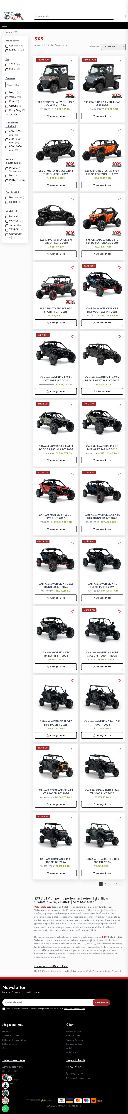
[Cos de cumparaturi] (123, 16)
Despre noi (7, 1031)
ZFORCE (14, 229)
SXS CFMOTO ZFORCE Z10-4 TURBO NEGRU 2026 (56, 172)
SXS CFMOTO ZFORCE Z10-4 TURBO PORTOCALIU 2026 (102, 172)
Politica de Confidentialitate (74, 1008)
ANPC (69, 1048)
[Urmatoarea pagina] (121, 884)
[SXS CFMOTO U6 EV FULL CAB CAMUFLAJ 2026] (56, 78)
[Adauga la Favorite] (73, 61)
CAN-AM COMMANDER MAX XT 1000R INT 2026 (102, 792)
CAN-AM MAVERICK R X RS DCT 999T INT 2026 (56, 379)
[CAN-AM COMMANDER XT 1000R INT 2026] (56, 835)
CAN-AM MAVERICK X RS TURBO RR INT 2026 (102, 585)
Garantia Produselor (75, 1040)
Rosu (12, 101)
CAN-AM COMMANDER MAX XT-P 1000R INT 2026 (56, 792)
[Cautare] (109, 16)
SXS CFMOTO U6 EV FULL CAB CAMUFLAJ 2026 (56, 104)
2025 (12, 69)
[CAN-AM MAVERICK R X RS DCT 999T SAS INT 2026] (102, 285)
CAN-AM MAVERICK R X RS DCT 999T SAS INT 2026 (102, 310)
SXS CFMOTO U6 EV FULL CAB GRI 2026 (102, 104)
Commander (15, 234)
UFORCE (14, 220)
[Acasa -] (19, 16)
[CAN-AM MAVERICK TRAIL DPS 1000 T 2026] (102, 697)
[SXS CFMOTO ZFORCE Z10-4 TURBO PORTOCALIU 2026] (102, 147)
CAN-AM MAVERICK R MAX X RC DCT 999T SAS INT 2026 (56, 448)
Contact (5, 1048)
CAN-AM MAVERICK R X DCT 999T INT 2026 (56, 516)
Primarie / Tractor (14, 169)
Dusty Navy (15, 110)
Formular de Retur (74, 1044)
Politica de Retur (73, 1035)
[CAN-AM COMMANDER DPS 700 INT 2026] (102, 835)
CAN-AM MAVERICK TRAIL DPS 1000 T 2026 (102, 723)
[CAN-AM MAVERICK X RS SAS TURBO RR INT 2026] (56, 560)
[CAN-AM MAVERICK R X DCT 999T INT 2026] (56, 491)
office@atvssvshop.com (80, 1078)
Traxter (12, 225)
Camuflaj (13, 106)
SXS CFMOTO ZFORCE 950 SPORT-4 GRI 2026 (55, 310)
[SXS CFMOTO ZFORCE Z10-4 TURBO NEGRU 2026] (56, 147)
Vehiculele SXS (42, 907)
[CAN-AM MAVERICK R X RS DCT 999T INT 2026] (56, 353)
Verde (12, 97)
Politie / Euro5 (17, 180)
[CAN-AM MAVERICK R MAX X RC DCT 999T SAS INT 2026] (56, 422)
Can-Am (13, 45)
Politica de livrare (9, 1044)
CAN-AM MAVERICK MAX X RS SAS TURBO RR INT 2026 (102, 516)
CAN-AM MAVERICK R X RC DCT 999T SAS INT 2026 (102, 448)
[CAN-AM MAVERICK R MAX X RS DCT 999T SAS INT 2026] (102, 353)
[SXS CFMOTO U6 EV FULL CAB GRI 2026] (102, 78)
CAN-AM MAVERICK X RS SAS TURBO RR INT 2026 (56, 585)
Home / (9, 32)
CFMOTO (14, 50)
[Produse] (4, 25)
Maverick (14, 216)
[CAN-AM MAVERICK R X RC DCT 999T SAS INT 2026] (102, 422)
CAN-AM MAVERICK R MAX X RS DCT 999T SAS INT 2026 (102, 379)
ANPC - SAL (71, 1052)
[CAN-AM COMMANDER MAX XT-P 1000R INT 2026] (56, 766)
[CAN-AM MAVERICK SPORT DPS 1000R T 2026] (56, 697)
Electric (13, 202)
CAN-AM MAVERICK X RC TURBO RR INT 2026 (56, 654)
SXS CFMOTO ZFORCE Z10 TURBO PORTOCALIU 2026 (102, 241)
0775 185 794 (76, 1073)
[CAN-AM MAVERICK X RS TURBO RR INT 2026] (102, 560)
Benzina (13, 197)
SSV (104, 937)
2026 (12, 64)
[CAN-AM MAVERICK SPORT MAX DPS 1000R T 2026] (102, 629)
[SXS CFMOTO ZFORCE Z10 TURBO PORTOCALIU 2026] (102, 216)
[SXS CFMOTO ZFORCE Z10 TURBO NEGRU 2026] (56, 216)
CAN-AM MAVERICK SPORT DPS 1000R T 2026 (56, 723)
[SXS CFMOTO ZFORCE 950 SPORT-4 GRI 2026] (56, 285)
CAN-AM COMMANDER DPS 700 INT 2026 (102, 861)
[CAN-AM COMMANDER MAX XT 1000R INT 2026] (102, 766)
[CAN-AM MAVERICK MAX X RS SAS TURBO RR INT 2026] (102, 491)
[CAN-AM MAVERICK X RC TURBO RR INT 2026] (56, 629)
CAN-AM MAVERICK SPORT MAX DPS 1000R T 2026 (102, 654)
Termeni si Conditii (10, 1035)
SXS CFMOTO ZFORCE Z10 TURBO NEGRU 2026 (56, 241)
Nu (10, 175)
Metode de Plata (73, 1031)
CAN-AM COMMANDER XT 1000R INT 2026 (56, 861)
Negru (12, 92)
